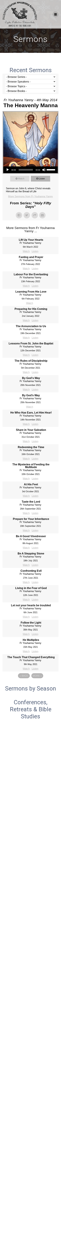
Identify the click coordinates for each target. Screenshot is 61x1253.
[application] (30, 169)
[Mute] (44, 169)
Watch (21, 178)
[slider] (51, 169)
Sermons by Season (30, 688)
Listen (42, 178)
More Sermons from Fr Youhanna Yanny (30, 196)
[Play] (7, 169)
